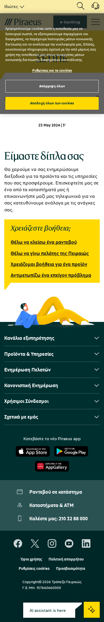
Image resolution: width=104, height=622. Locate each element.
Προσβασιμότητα (70, 568)
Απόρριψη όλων (52, 86)
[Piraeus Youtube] (69, 543)
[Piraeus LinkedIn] (86, 543)
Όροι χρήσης (31, 559)
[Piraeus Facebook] (18, 543)
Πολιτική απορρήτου (66, 559)
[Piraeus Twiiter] (35, 543)
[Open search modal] (80, 6)
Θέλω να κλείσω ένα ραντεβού (44, 242)
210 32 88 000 (73, 518)
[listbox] (13, 6)
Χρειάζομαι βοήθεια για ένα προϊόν (49, 264)
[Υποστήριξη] (92, 8)
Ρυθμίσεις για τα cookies (52, 70)
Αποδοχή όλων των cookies (52, 103)
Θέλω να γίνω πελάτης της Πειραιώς (50, 253)
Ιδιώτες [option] (11, 6)
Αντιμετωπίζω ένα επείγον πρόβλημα (51, 275)
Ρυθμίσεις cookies (34, 568)
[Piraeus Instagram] (52, 543)
